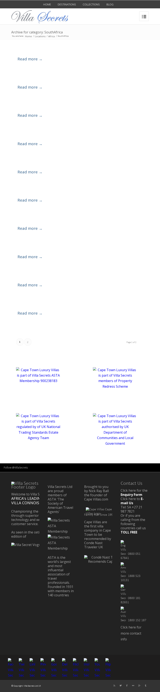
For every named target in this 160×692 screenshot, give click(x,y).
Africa (51, 36)
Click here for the (134, 492)
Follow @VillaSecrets (16, 467)
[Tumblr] (145, 685)
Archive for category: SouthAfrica (37, 32)
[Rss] (114, 685)
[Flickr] (133, 685)
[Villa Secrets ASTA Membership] (60, 531)
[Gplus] (139, 685)
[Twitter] (121, 685)
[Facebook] (127, 685)
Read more (30, 58)
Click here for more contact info (131, 633)
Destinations (67, 4)
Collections (91, 4)
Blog (110, 4)
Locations (40, 36)
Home (47, 4)
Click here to (132, 500)
